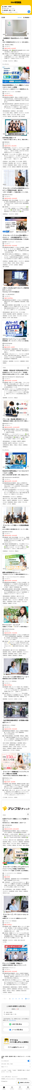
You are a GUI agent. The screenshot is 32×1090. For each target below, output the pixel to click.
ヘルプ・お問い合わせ (6, 1076)
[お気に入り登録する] (28, 34)
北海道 (9, 1070)
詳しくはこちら (12, 1020)
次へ (26, 998)
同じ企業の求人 (5, 64)
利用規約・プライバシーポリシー (8, 1078)
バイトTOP (3, 1070)
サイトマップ (14, 1076)
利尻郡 (14, 1070)
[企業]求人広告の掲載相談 (21, 1078)
